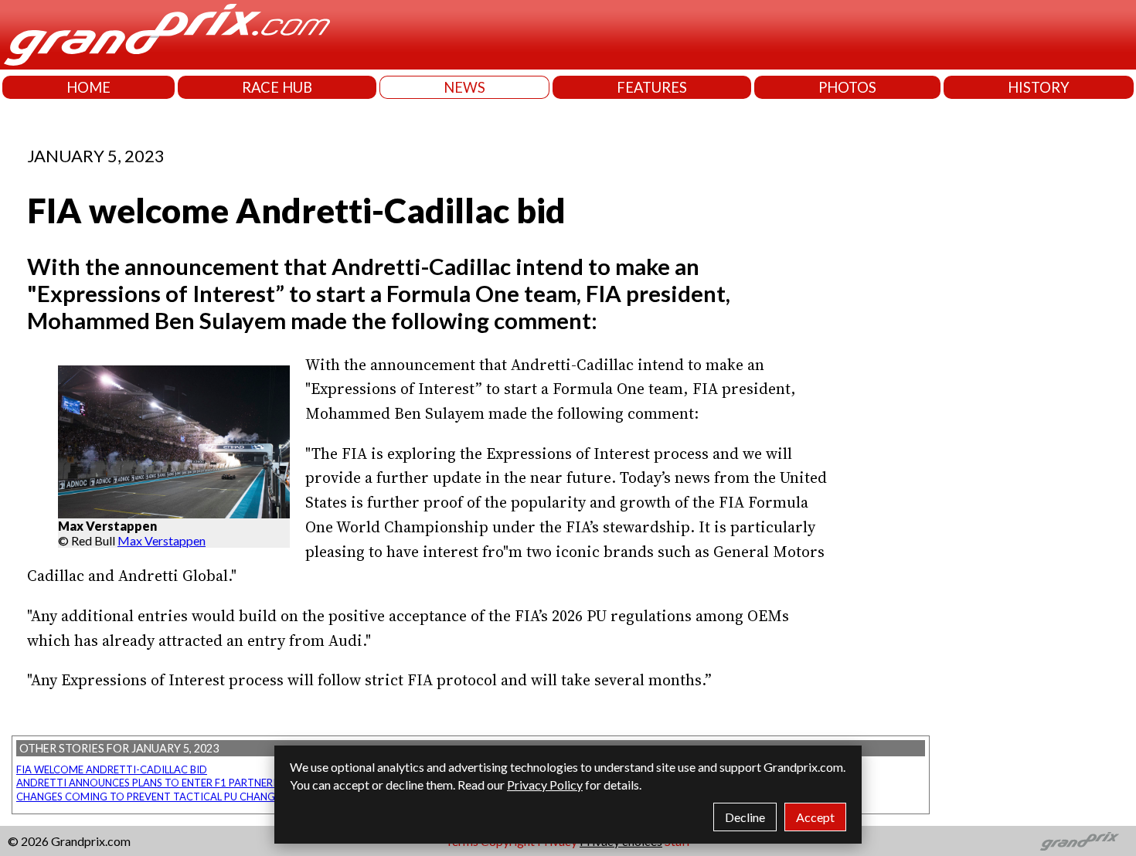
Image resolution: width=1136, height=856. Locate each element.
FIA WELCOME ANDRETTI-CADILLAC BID (111, 769)
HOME (88, 87)
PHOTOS (847, 87)
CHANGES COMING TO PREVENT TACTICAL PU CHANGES (151, 796)
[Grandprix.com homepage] (1080, 841)
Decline (745, 817)
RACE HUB (277, 87)
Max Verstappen (161, 540)
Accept (815, 817)
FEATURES (652, 87)
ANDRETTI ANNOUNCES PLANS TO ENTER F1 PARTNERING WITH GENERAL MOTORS (213, 782)
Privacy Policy (545, 784)
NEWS (464, 87)
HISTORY (1039, 87)
